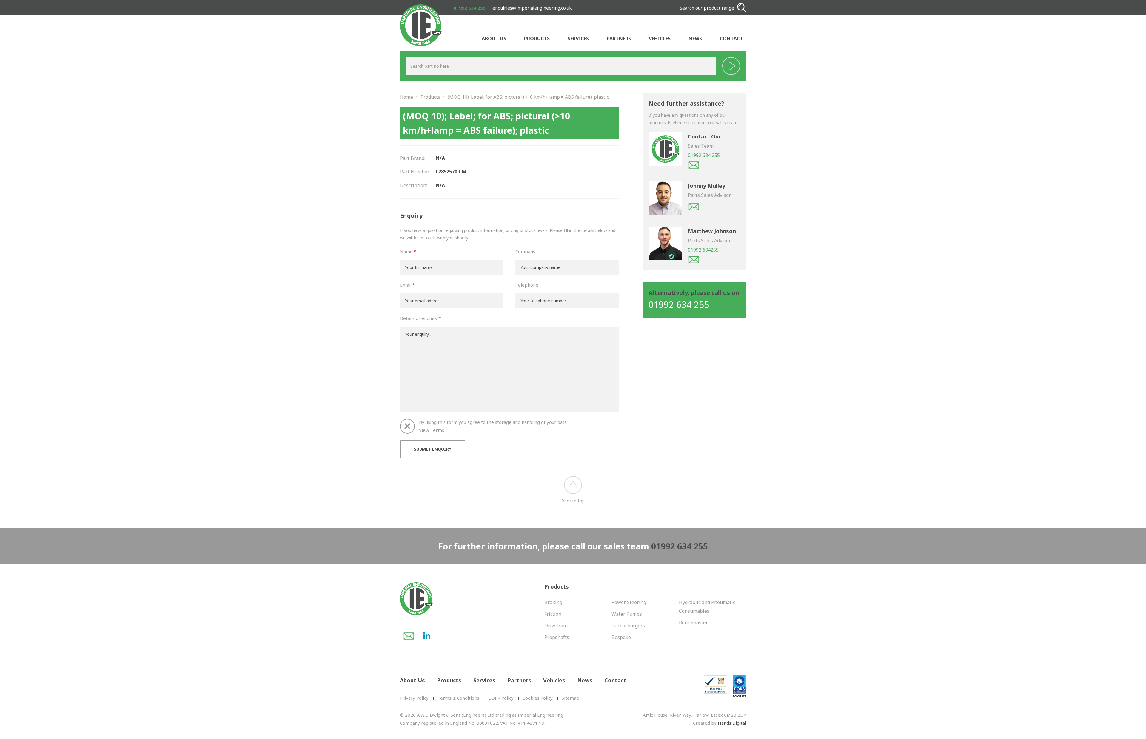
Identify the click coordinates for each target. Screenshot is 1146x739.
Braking (553, 602)
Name (406, 251)
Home (406, 97)
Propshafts (556, 637)
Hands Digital (732, 723)
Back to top (573, 501)
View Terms (431, 430)
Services (578, 38)
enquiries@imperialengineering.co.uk (532, 8)
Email (406, 285)
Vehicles (660, 38)
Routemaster (693, 622)
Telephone (526, 285)
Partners (619, 38)
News (695, 38)
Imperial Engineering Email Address (409, 636)
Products (537, 38)
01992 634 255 (470, 8)
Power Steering (628, 602)
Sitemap (570, 698)
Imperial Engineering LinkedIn (427, 636)
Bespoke (621, 637)
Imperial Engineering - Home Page (421, 25)
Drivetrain (556, 625)
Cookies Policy (538, 698)
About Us (494, 38)
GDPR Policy (501, 698)
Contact (731, 38)
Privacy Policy (414, 698)
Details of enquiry (419, 318)
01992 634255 (703, 250)
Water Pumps (626, 614)
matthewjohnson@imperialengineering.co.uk (694, 259)
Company (525, 251)
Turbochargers (628, 625)
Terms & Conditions (458, 698)
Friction (552, 614)
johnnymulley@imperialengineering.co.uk (694, 206)
